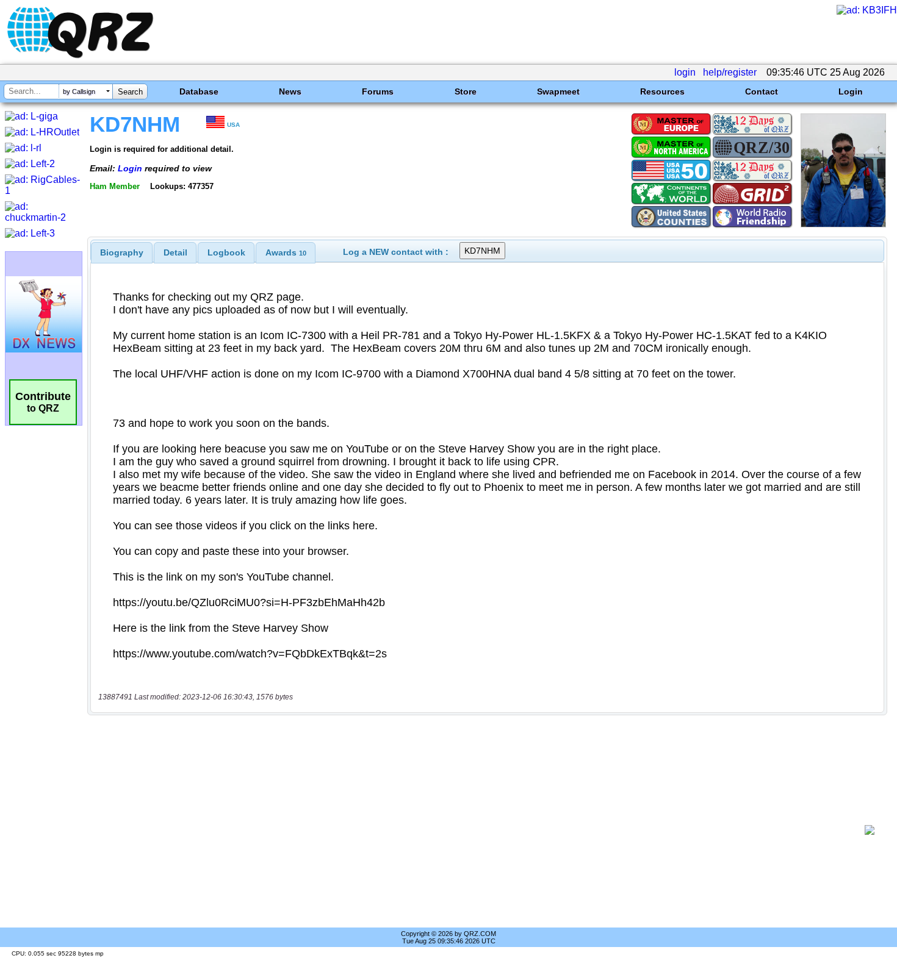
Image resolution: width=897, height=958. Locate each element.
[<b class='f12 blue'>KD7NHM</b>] (843, 224)
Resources (662, 91)
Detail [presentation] (175, 252)
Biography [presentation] (121, 252)
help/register (730, 72)
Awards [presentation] (285, 252)
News (290, 91)
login (685, 72)
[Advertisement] (479, 830)
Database (198, 91)
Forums (378, 91)
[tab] (122, 252)
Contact (761, 91)
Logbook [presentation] (226, 252)
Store (466, 91)
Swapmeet (558, 91)
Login (850, 91)
